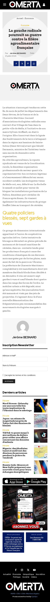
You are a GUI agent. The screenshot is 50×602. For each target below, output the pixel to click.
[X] (22, 63)
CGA (23, 594)
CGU (18, 594)
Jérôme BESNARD (18, 53)
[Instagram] (21, 570)
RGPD (13, 594)
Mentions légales (32, 594)
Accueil (20, 18)
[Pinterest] (28, 63)
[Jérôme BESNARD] (24, 327)
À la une (6, 400)
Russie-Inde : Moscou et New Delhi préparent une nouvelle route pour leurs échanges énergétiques (17, 468)
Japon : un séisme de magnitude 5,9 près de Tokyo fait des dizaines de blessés (17, 422)
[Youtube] (34, 570)
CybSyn (34, 597)
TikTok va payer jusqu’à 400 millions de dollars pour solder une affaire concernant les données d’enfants (16, 437)
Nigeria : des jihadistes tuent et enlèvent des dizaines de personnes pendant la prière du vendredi (15, 453)
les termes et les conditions (24, 375)
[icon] (44, 5)
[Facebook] (16, 63)
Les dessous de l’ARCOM (36, 538)
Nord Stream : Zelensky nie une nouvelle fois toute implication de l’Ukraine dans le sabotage (17, 407)
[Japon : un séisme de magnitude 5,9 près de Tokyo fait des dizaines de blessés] (40, 421)
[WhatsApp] (33, 63)
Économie (29, 18)
